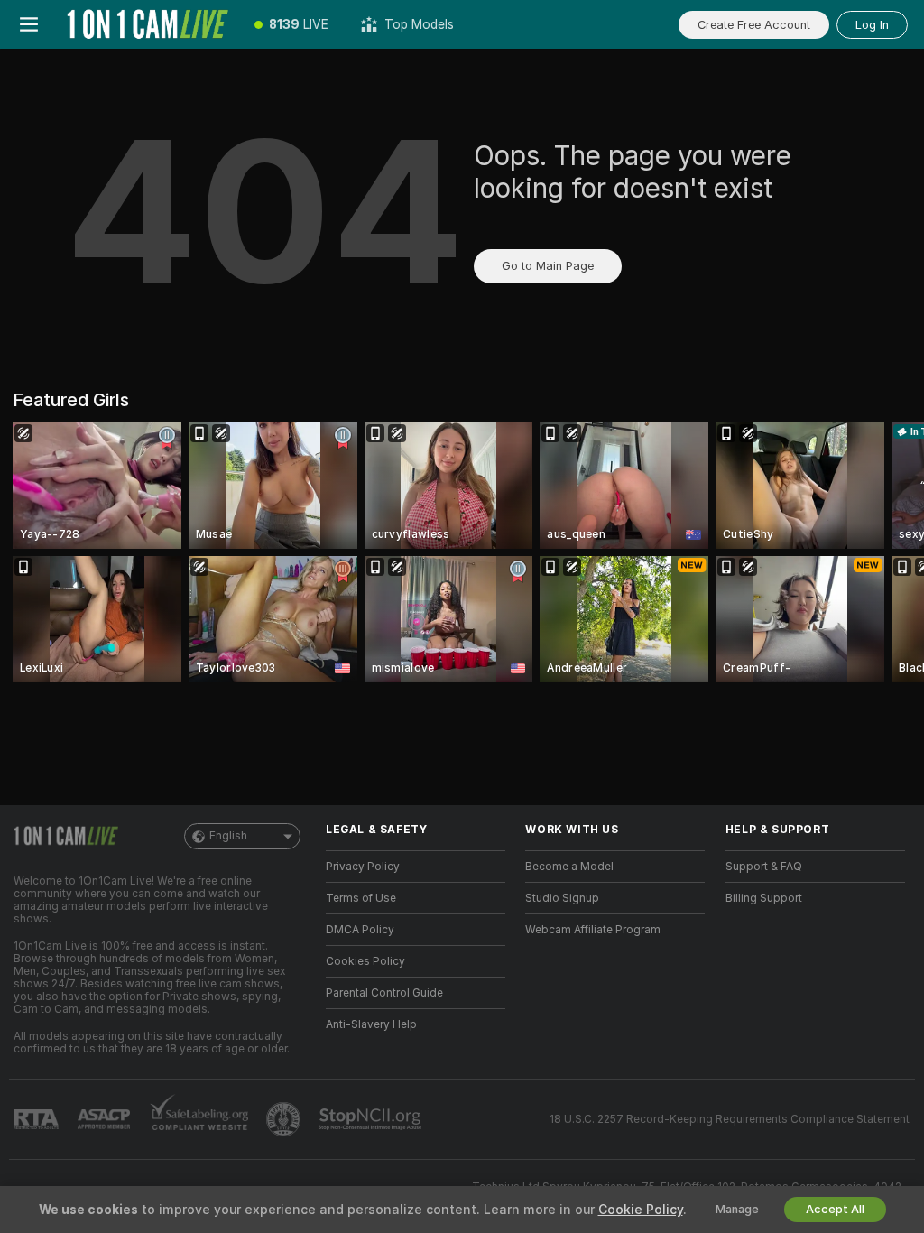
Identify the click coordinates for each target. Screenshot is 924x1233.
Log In (872, 25)
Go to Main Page (548, 266)
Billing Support (763, 898)
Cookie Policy (640, 1209)
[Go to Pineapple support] (285, 1119)
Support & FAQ (763, 866)
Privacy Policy (363, 866)
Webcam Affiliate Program (593, 929)
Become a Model (569, 866)
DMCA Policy (360, 929)
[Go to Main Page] (148, 24)
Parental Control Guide (384, 993)
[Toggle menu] (29, 24)
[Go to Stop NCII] (372, 1119)
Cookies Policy (365, 961)
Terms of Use (361, 898)
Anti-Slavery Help (371, 1024)
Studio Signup (562, 898)
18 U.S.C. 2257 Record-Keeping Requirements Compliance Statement (730, 1119)
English (228, 836)
